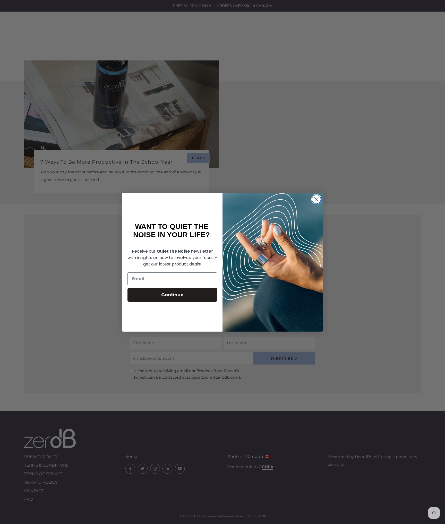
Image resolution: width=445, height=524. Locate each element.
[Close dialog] (316, 199)
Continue (172, 294)
